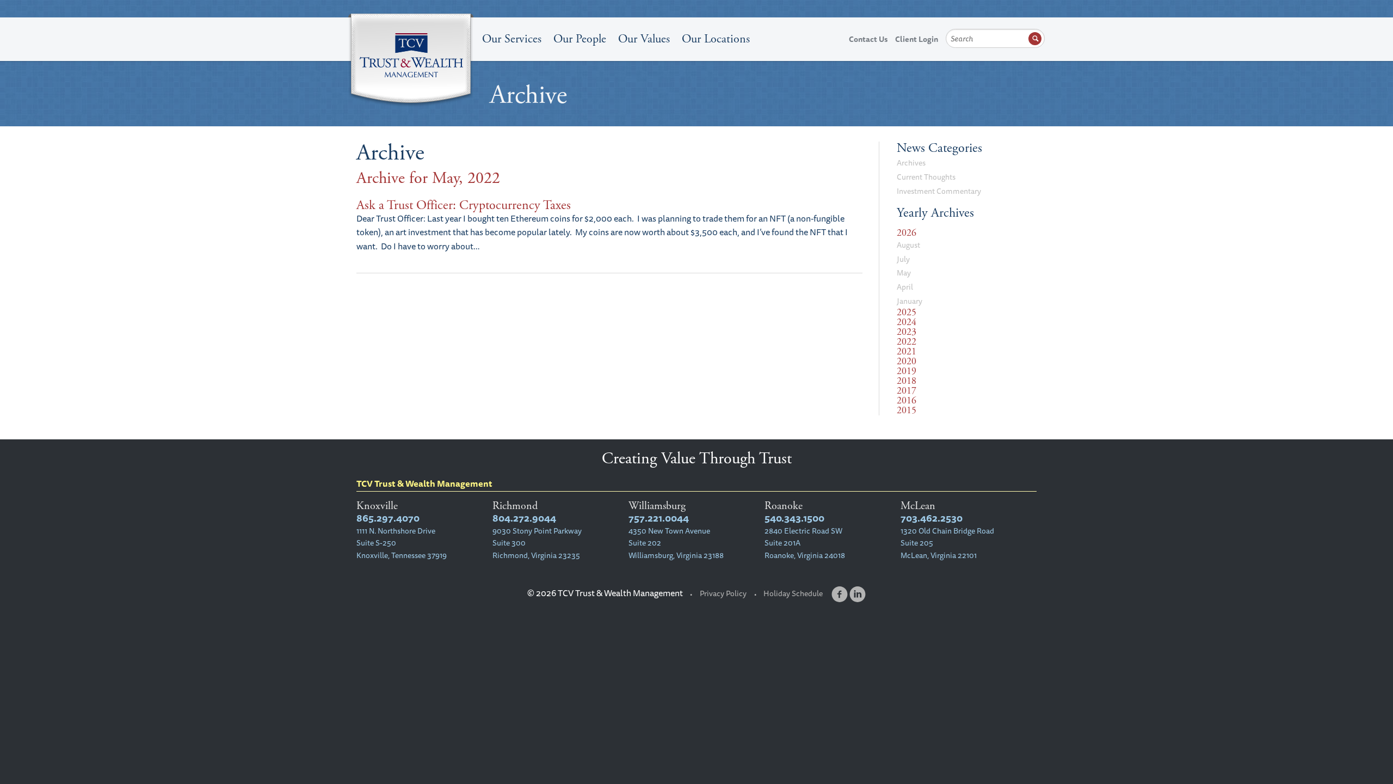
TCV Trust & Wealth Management (410, 61)
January (909, 301)
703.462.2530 (932, 518)
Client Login (916, 39)
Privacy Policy (723, 593)
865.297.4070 (388, 518)
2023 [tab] (906, 332)
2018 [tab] (906, 381)
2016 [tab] (906, 401)
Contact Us (868, 39)
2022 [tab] (906, 342)
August (908, 245)
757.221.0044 (658, 518)
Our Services (511, 39)
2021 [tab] (906, 352)
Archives (911, 163)
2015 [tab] (906, 410)
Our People (579, 39)
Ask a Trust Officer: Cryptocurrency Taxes (463, 205)
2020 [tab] (906, 361)
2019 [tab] (906, 371)
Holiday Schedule (793, 593)
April (905, 287)
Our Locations (716, 39)
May (904, 273)
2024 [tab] (906, 322)
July (903, 259)
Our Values (644, 39)
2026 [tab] (906, 233)
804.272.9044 (524, 518)
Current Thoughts (926, 177)
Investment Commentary (939, 191)
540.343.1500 (794, 518)
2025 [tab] (906, 312)
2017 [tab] (906, 391)
